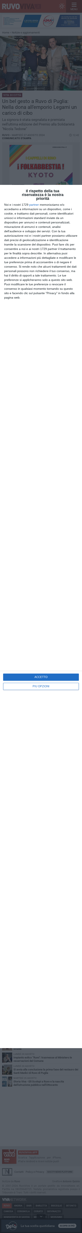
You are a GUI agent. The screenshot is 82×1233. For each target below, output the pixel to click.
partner (34, 204)
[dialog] (41, 616)
